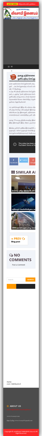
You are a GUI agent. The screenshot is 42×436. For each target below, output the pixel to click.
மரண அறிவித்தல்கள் (14, 384)
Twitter (24, 160)
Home (9, 382)
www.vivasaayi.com (13, 416)
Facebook (14, 163)
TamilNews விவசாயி (28, 431)
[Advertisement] (21, 42)
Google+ (33, 163)
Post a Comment (18, 265)
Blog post (15, 241)
